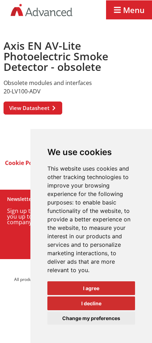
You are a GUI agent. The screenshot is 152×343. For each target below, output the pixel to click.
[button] (129, 9)
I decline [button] (91, 303)
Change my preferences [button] (91, 318)
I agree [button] (91, 288)
